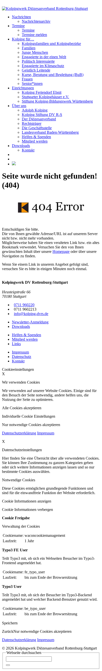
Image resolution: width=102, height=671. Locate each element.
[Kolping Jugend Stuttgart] (14, 164)
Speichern (10, 623)
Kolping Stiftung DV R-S (42, 114)
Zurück (7, 631)
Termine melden (34, 35)
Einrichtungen (23, 88)
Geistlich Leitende (36, 70)
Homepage (61, 251)
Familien (28, 48)
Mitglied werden (35, 141)
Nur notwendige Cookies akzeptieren (42, 631)
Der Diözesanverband (39, 119)
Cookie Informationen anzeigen (26, 501)
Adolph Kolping (35, 110)
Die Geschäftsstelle (37, 128)
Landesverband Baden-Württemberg (50, 132)
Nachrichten (21, 17)
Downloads (21, 146)
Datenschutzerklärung (19, 433)
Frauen (27, 79)
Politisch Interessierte (38, 61)
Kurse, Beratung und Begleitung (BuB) (52, 75)
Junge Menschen (35, 52)
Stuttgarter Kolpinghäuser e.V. (45, 97)
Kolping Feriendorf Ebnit (41, 92)
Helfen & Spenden (36, 137)
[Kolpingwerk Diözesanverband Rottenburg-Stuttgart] (45, 8)
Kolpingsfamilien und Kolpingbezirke (51, 43)
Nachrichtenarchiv (36, 21)
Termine (18, 26)
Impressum (45, 433)
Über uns (19, 106)
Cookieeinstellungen (18, 369)
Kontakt (28, 150)
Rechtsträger (31, 123)
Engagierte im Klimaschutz (43, 66)
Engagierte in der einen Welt (44, 57)
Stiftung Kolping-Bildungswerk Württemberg (57, 101)
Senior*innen (32, 83)
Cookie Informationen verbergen (27, 509)
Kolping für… (23, 39)
